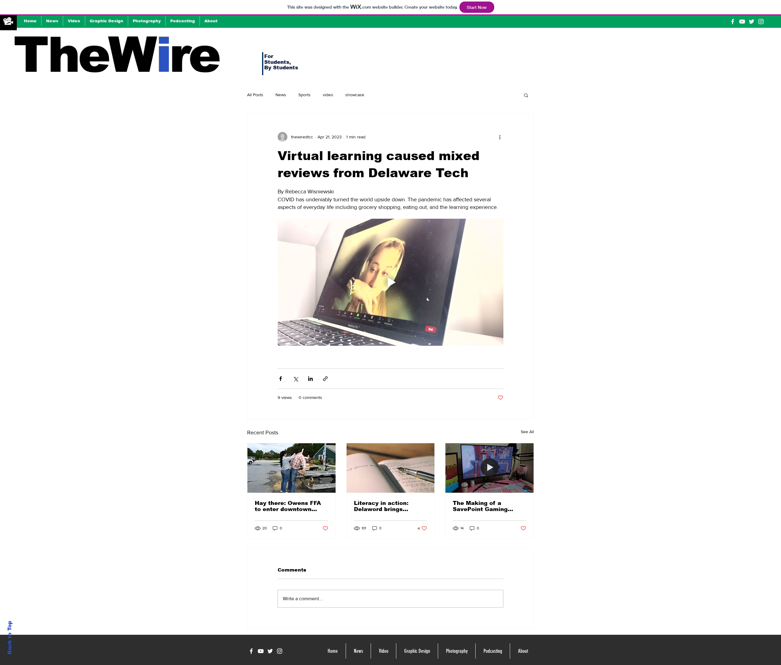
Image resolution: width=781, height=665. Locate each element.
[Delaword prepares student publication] (391, 468)
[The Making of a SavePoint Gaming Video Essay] (489, 468)
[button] (526, 95)
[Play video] (390, 282)
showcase (354, 94)
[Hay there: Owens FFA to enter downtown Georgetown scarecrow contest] (291, 468)
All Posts (255, 94)
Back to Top (10, 637)
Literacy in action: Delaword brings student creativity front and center (388, 506)
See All (527, 431)
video (328, 94)
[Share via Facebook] (280, 379)
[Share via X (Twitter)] (295, 379)
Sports (304, 94)
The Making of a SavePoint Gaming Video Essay (480, 506)
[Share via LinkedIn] (310, 379)
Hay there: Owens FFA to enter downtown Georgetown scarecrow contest (290, 506)
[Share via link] (325, 379)
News (280, 94)
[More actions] (499, 137)
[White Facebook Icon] (732, 21)
